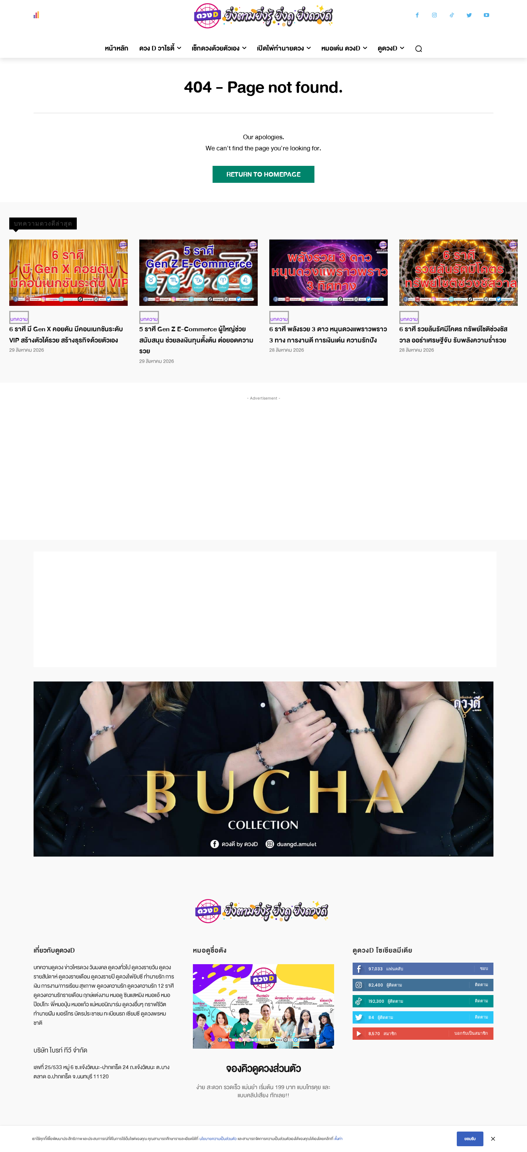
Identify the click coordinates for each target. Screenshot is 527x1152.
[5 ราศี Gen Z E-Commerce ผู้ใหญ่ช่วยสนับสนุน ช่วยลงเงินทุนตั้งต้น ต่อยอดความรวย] (198, 273)
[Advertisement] (263, 460)
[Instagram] (434, 16)
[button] (418, 48)
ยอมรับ (470, 1138)
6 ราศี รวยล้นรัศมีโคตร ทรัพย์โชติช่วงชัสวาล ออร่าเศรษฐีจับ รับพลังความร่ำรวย (453, 335)
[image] (263, 1006)
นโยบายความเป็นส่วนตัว (217, 1138)
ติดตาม (481, 985)
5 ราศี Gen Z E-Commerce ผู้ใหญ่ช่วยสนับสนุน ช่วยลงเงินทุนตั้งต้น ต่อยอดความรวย (196, 340)
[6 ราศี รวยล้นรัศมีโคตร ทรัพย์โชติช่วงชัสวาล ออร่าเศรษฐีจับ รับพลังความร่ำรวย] (458, 273)
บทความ (19, 319)
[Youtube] (486, 16)
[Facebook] (417, 16)
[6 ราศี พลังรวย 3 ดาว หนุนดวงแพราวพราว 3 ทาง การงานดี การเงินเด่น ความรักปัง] (328, 273)
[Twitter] (469, 16)
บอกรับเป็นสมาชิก (471, 1033)
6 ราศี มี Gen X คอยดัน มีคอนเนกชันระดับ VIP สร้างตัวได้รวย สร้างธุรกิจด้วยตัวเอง (66, 335)
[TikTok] (452, 16)
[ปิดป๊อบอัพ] (493, 1139)
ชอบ (484, 968)
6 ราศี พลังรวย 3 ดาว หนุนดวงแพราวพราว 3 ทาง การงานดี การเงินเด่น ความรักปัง (328, 335)
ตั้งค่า (338, 1138)
